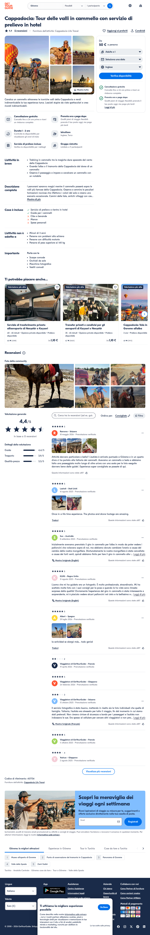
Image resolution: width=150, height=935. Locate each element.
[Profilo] (140, 6)
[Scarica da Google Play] (54, 891)
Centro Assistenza (76, 888)
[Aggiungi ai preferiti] (57, 287)
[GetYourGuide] (9, 6)
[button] (16, 31)
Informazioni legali (76, 893)
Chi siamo (107, 888)
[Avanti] (144, 314)
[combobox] (123, 415)
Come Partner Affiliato (130, 898)
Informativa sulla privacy (48, 835)
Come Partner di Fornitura (132, 888)
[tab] (24, 849)
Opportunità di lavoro (110, 895)
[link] (32, 314)
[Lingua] (130, 5)
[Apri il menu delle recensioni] (142, 433)
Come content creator (130, 893)
